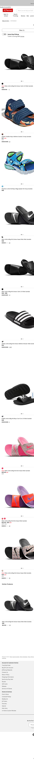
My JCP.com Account (7, 667)
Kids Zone (4, 708)
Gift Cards (5, 684)
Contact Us (5, 672)
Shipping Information (8, 677)
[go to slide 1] (21, 81)
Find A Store (5, 694)
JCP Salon (4, 701)
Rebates (4, 686)
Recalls (4, 681)
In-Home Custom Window (9, 710)
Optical (4, 706)
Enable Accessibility (5, 7)
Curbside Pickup (6, 696)
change (22, 36)
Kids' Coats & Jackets (14, 656)
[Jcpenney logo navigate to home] (8, 10)
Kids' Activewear (23, 656)
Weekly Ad (5, 699)
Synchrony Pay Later (7, 679)
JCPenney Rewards (7, 670)
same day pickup (13, 34)
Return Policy (5, 674)
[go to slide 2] (22, 81)
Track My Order (6, 665)
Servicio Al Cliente (7, 688)
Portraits (4, 703)
